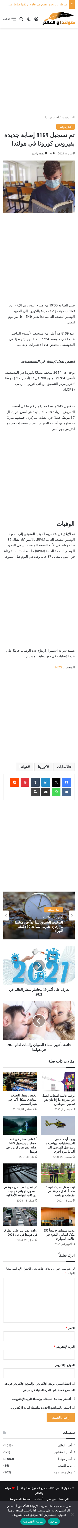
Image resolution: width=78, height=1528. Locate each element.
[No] (72, 1514)
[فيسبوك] (66, 782)
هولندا (24, 767)
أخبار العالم (65, 1445)
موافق (54, 1521)
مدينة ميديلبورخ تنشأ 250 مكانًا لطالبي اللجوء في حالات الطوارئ (59, 1234)
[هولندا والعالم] (58, 18)
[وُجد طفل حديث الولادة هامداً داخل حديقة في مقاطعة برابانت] (58, 1173)
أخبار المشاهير (63, 1452)
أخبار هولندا (52, 117)
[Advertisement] (39, 71)
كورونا (42, 767)
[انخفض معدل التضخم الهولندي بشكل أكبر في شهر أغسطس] (20, 1081)
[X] (56, 782)
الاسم (70, 1328)
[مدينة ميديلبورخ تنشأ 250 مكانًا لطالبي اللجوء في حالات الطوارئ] (58, 1217)
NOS (58, 667)
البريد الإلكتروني (64, 1346)
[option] (39, 915)
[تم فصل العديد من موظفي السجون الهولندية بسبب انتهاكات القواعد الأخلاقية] (20, 1173)
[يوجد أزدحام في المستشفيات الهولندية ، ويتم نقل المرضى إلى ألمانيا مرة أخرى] (58, 1125)
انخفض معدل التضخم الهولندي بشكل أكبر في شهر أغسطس (22, 1099)
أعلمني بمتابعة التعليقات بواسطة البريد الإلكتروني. (41, 1399)
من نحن (51, 1499)
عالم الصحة (65, 1465)
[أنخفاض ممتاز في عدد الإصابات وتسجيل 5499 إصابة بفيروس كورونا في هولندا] (20, 1125)
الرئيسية (66, 117)
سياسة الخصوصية (20, 1499)
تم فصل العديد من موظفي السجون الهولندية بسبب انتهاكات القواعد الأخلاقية (20, 1191)
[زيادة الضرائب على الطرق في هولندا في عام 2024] (20, 1217)
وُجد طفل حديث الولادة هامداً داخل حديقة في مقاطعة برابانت (60, 1191)
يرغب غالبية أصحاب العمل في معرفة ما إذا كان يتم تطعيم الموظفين (58, 1100)
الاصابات (63, 767)
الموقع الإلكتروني (65, 1365)
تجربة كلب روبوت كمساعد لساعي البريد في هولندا (44, 927)
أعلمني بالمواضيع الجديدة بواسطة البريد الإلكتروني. (40, 1407)
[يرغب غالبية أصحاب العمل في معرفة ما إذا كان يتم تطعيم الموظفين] (58, 1081)
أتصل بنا (38, 1499)
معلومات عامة (63, 1472)
